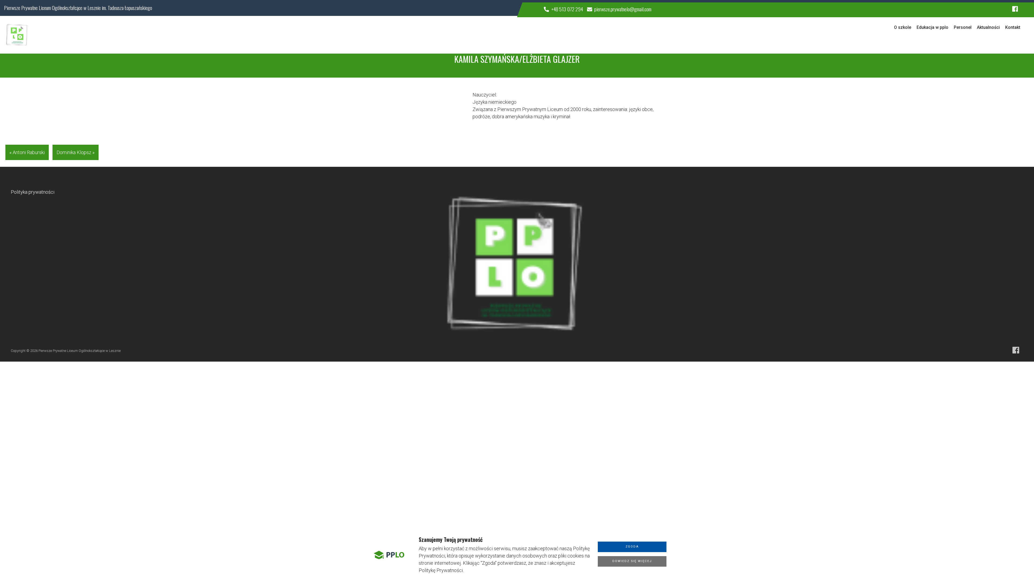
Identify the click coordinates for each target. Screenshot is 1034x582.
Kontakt (1012, 27)
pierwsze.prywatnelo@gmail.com (622, 9)
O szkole (902, 27)
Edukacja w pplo (932, 27)
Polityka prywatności (32, 192)
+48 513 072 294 (567, 9)
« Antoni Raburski (27, 152)
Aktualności (988, 27)
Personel (963, 27)
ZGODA (632, 546)
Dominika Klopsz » (76, 152)
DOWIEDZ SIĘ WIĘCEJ (632, 561)
